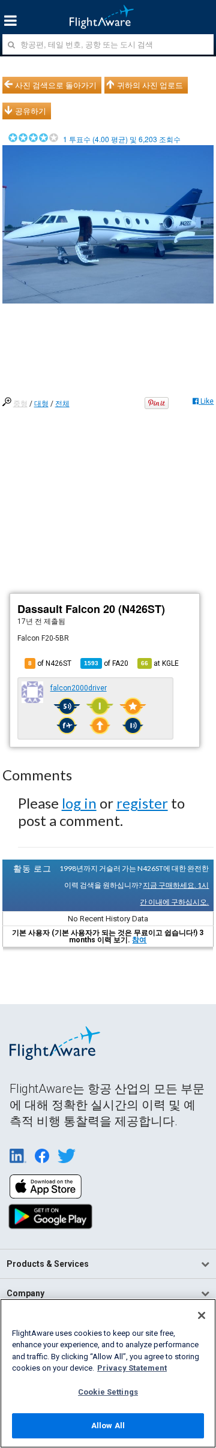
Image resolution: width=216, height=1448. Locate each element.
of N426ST (49, 663)
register (142, 803)
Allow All (108, 1425)
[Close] (201, 1315)
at (160, 663)
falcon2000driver (78, 688)
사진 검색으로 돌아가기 (56, 85)
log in (79, 803)
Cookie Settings (108, 1391)
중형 (20, 403)
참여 (139, 940)
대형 (41, 403)
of (106, 663)
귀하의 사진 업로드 (150, 85)
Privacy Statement (132, 1367)
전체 (62, 403)
